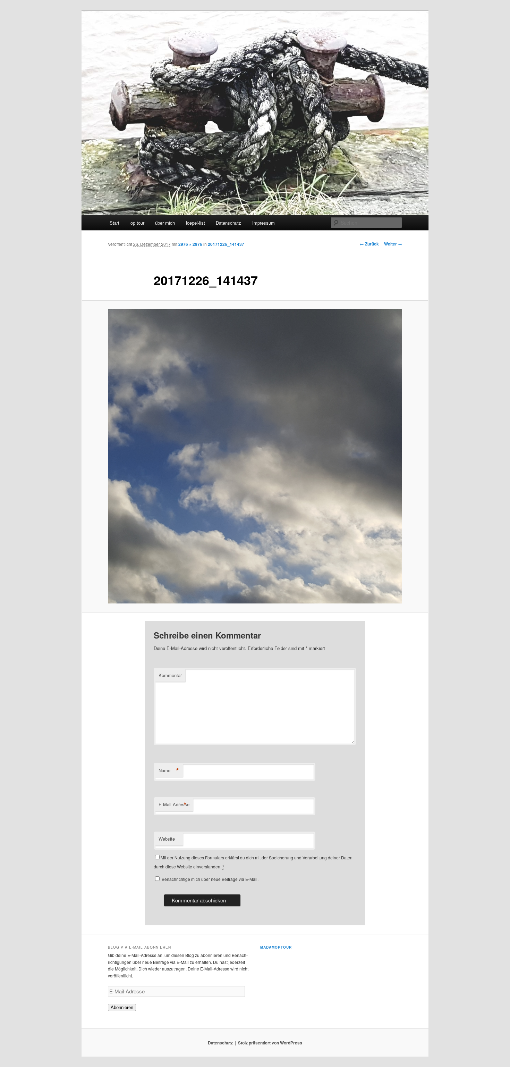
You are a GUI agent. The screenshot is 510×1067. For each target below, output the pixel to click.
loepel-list (195, 222)
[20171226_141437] (255, 456)
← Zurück (369, 244)
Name (169, 770)
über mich (165, 222)
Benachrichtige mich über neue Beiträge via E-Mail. (210, 879)
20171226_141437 (226, 244)
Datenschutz (228, 222)
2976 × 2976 (190, 244)
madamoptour (276, 947)
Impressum (263, 222)
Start (114, 222)
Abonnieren (122, 1007)
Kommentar (170, 675)
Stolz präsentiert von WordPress (270, 1043)
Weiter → (393, 244)
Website (167, 838)
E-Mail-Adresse (174, 804)
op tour (137, 222)
